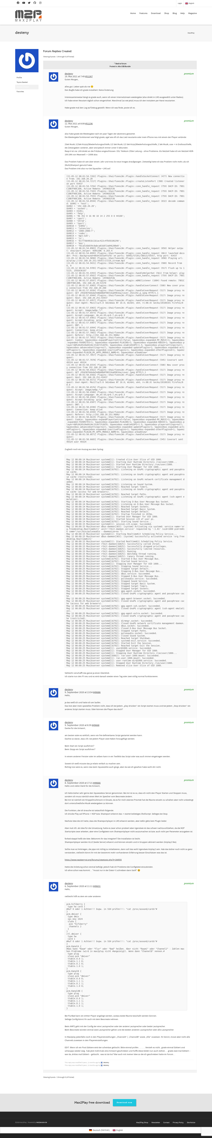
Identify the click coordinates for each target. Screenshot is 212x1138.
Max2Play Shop (142, 1122)
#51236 (89, 123)
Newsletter (155, 1122)
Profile (19, 77)
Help (182, 13)
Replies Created (23, 87)
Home (133, 13)
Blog (175, 13)
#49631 (97, 886)
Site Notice (191, 1122)
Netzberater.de (41, 1122)
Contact (166, 1122)
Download (156, 13)
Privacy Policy (178, 1122)
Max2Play (191, 33)
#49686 (97, 692)
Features (143, 13)
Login (180, 3)
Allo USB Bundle (124, 66)
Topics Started (22, 82)
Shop (166, 13)
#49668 (95, 725)
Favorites (20, 91)
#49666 (97, 782)
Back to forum (120, 64)
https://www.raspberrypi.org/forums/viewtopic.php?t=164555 (93, 859)
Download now (124, 1102)
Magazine (192, 13)
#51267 (89, 76)
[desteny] (26, 62)
